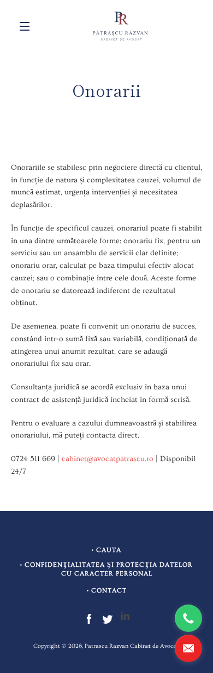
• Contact (107, 590)
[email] (188, 648)
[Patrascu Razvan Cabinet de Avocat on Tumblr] (125, 617)
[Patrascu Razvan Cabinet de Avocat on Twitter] (107, 617)
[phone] (188, 618)
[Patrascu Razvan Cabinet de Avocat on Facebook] (89, 617)
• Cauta (106, 550)
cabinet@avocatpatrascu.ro (107, 459)
